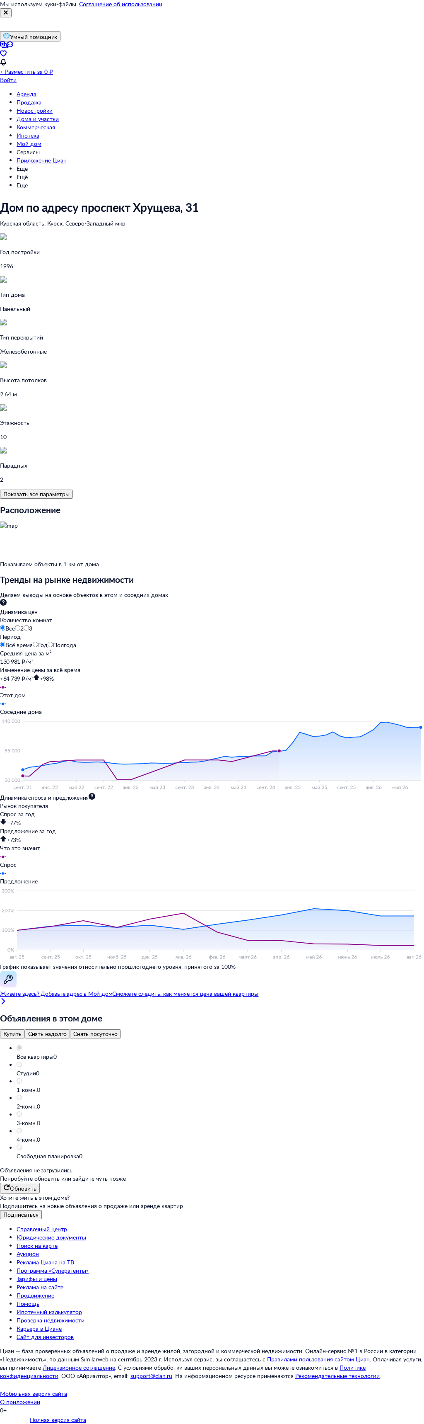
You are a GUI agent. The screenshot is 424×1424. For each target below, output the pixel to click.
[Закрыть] (6, 12)
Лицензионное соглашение (79, 1367)
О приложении (20, 1402)
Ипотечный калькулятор (49, 1312)
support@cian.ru (151, 1376)
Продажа (29, 102)
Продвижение (35, 1295)
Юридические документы (51, 1237)
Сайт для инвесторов (45, 1337)
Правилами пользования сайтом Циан (318, 1359)
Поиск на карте (37, 1245)
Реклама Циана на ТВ (45, 1262)
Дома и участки (38, 119)
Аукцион (28, 1254)
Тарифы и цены (37, 1279)
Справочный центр (42, 1229)
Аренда (26, 94)
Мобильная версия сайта (33, 1393)
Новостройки (35, 110)
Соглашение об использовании (120, 4)
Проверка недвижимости (50, 1320)
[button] (220, 1057)
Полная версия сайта (58, 1420)
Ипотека (28, 135)
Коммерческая (36, 127)
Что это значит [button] (20, 848)
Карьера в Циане (39, 1328)
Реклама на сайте (40, 1287)
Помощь (28, 1304)
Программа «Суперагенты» (53, 1270)
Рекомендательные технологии (337, 1376)
